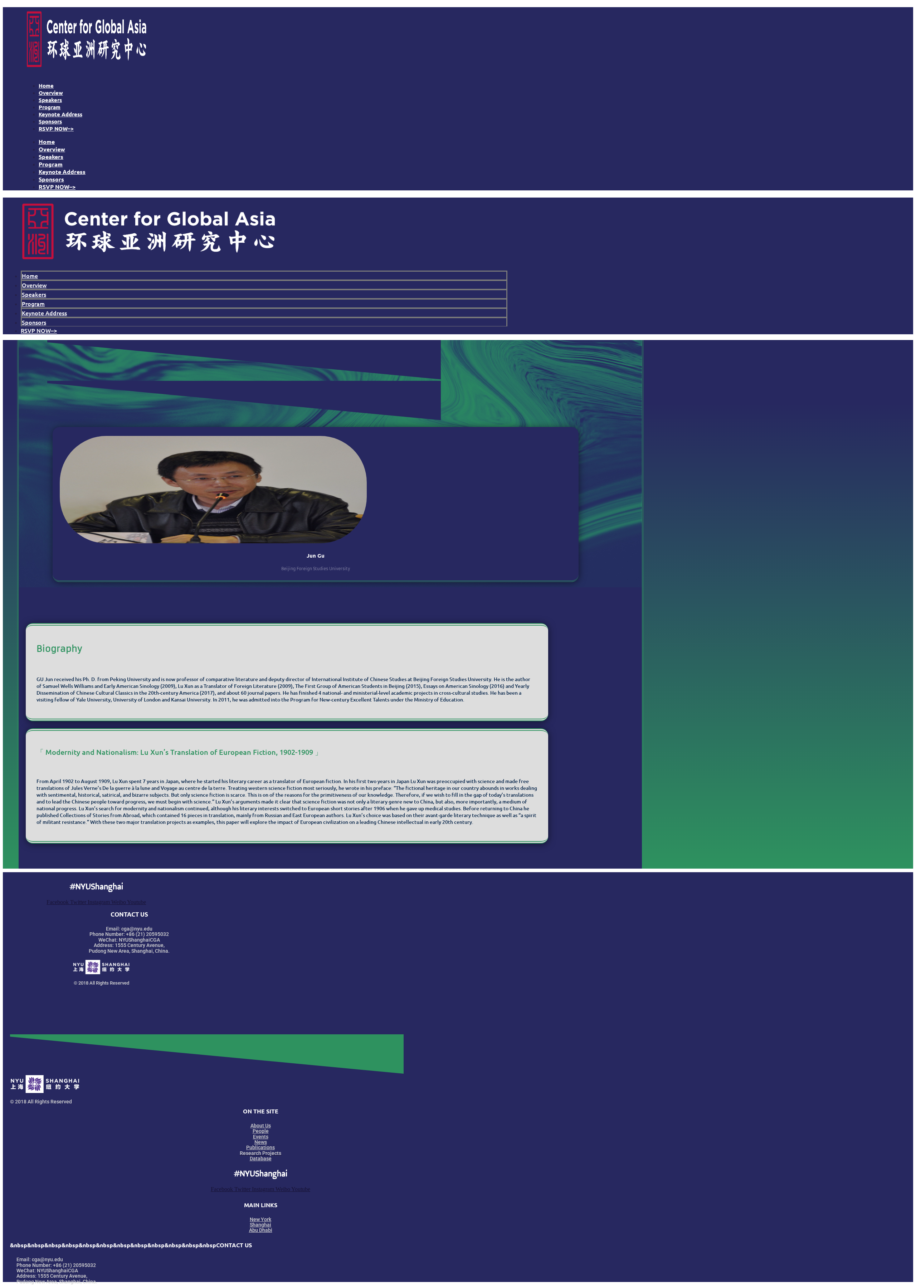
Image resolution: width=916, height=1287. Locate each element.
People (261, 1131)
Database (261, 1158)
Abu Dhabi (260, 1230)
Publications (260, 1147)
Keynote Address (60, 114)
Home (46, 85)
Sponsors (50, 121)
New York (260, 1219)
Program (49, 107)
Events (260, 1137)
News (260, 1142)
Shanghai (260, 1225)
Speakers (50, 99)
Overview (51, 92)
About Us (260, 1125)
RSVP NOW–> (56, 128)
